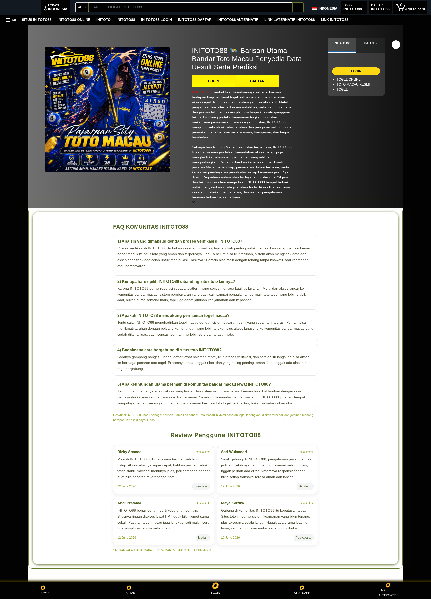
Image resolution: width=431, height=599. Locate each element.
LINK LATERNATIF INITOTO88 (289, 20)
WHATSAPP (301, 593)
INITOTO (103, 20)
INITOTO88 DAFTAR (195, 20)
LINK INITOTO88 (334, 20)
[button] (55, 7)
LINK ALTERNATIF (387, 592)
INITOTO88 (126, 20)
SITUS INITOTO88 (37, 20)
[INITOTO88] (22, 8)
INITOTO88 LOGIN (156, 20)
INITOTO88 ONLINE (74, 20)
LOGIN (213, 81)
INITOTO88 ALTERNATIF (237, 20)
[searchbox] (190, 7)
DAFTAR (257, 81)
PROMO (43, 593)
